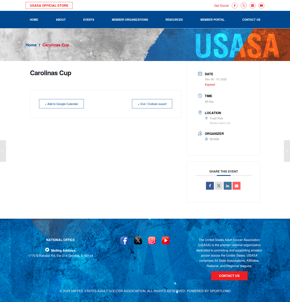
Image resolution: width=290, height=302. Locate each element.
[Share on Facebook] (210, 186)
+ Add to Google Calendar (61, 104)
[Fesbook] (47, 250)
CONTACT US (229, 275)
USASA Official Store (49, 5)
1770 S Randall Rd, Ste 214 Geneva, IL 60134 (60, 255)
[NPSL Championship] (3, 151)
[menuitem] (34, 19)
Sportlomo (220, 291)
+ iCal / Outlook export (152, 104)
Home (31, 45)
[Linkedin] (228, 186)
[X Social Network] (219, 186)
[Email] (236, 186)
